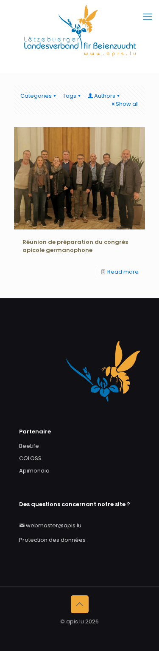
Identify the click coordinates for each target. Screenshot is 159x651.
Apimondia (34, 471)
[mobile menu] (147, 17)
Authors (104, 96)
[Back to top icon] (80, 604)
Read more (123, 272)
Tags (69, 96)
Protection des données (52, 540)
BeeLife (29, 446)
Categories (36, 96)
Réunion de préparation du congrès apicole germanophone (75, 246)
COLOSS (30, 458)
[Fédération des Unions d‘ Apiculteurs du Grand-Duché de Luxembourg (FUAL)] (79, 36)
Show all (127, 104)
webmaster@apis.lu (53, 525)
